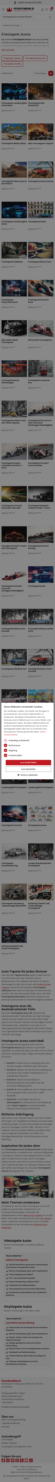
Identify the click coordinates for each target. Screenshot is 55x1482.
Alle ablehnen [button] (28, 769)
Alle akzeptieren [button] (28, 762)
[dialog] (27, 741)
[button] (27, 775)
